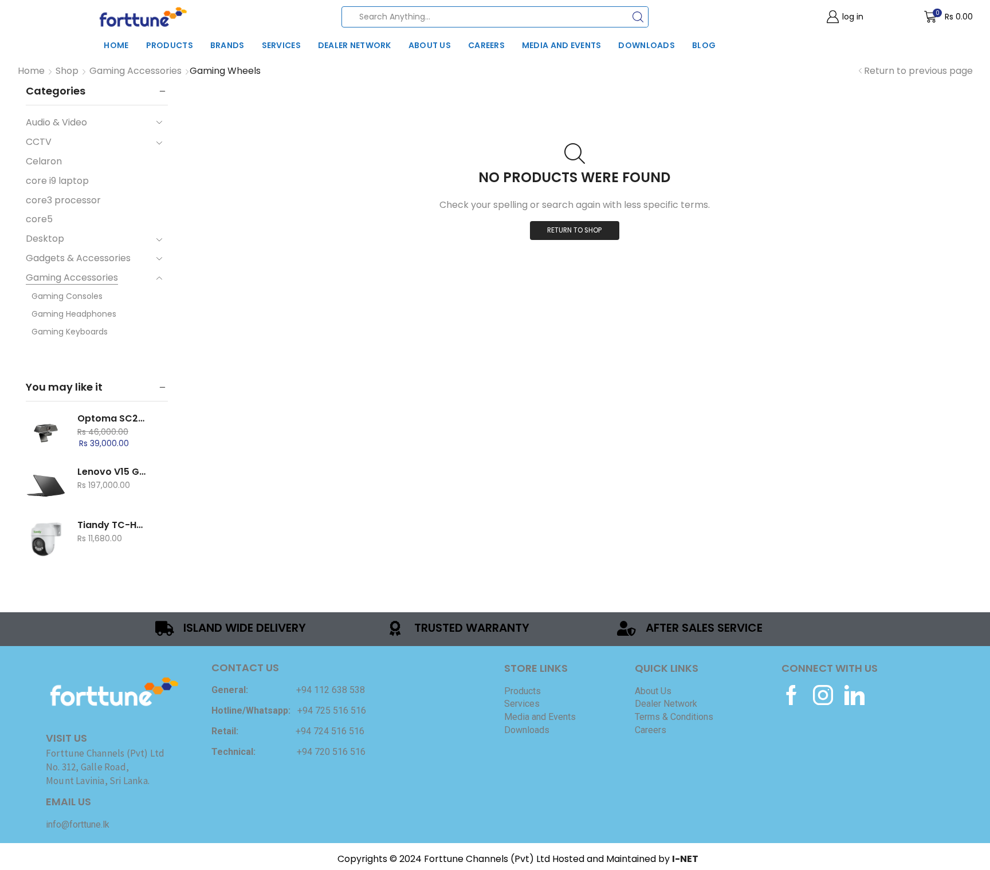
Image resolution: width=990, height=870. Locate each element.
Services (281, 45)
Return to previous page (918, 71)
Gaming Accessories (135, 71)
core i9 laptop (57, 180)
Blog (704, 45)
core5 (39, 219)
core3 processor (63, 200)
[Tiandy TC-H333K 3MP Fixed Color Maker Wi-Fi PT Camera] (46, 539)
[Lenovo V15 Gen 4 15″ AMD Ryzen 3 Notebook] (46, 486)
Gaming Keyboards (70, 331)
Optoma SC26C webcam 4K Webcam (112, 418)
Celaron (44, 161)
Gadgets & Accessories (78, 258)
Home (116, 45)
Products (169, 45)
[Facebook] (791, 695)
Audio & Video (56, 122)
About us (429, 45)
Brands (227, 45)
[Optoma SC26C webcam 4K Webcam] (46, 432)
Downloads (646, 45)
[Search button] (638, 17)
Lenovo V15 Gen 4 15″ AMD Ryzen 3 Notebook (112, 472)
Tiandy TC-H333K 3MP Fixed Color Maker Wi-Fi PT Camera (112, 525)
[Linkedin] (854, 695)
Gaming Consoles (67, 296)
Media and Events (561, 45)
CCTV (39, 141)
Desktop (45, 238)
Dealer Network (354, 45)
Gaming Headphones (74, 314)
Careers (486, 45)
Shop (67, 71)
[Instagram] (823, 695)
